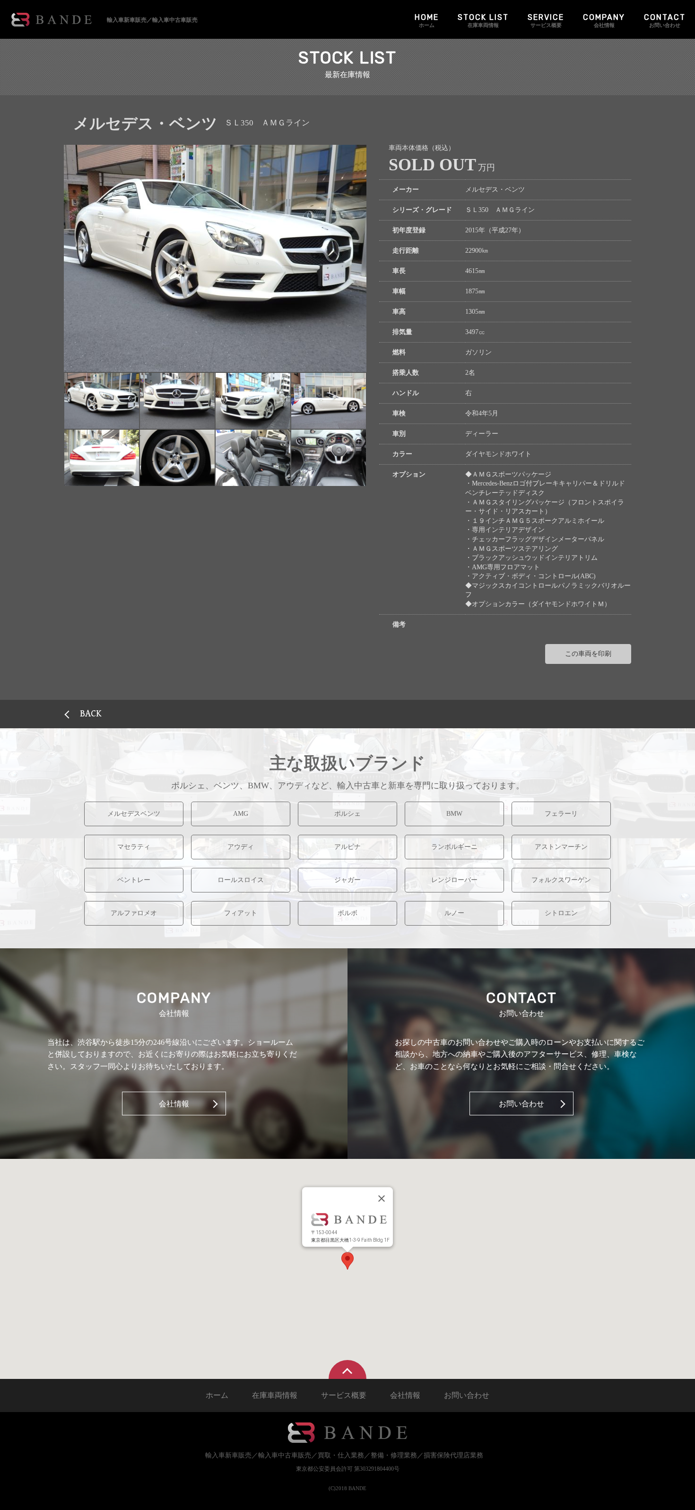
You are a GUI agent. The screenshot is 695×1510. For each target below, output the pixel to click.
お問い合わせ (665, 20)
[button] (101, 401)
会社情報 (604, 20)
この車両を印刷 (588, 653)
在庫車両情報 (483, 20)
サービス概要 (546, 20)
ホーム (427, 20)
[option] (215, 258)
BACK (91, 713)
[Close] (381, 1198)
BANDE (51, 19)
